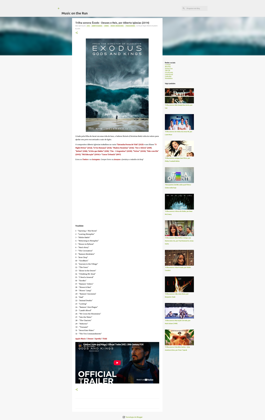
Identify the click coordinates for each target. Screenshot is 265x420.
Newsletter (169, 78)
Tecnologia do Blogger (134, 417)
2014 (88, 25)
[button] (76, 33)
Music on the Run (75, 13)
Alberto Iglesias (97, 25)
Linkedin (168, 76)
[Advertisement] (99, 4)
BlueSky (168, 67)
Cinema (106, 25)
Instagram (169, 68)
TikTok (167, 70)
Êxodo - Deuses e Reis (117, 25)
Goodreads (169, 72)
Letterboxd (169, 74)
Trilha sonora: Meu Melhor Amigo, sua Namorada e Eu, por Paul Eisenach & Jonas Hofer (179, 241)
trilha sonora (130, 25)
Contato (168, 65)
